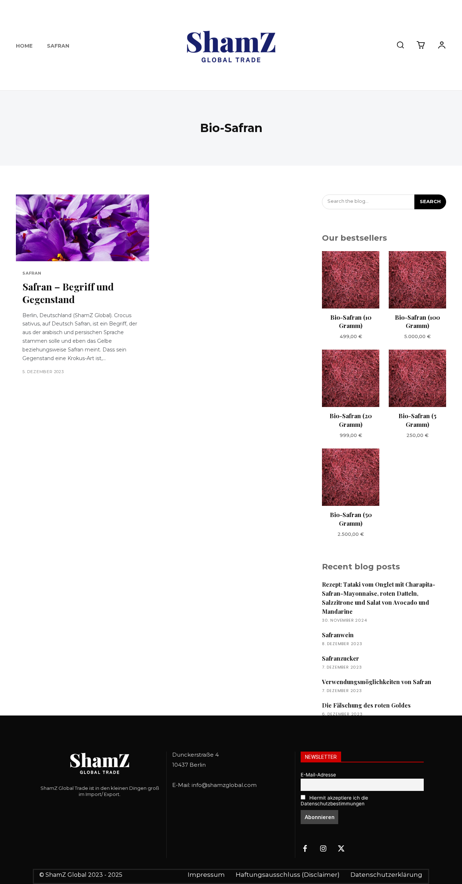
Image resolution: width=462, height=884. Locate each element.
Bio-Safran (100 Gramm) (417, 321)
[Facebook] (305, 849)
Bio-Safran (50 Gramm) (351, 519)
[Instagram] (323, 849)
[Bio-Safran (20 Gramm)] (350, 378)
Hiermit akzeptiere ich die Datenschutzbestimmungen (334, 800)
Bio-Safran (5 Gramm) (417, 420)
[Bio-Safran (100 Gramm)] (417, 279)
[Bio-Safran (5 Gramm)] (417, 378)
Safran (32, 273)
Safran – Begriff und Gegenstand (68, 293)
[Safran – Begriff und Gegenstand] (82, 227)
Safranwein (338, 635)
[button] (400, 45)
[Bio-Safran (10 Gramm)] (350, 279)
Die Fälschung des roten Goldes (366, 705)
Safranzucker (340, 658)
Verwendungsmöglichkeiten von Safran (376, 682)
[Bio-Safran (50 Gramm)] (350, 477)
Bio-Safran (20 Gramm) (351, 420)
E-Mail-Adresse (318, 775)
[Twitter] (341, 849)
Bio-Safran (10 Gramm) (350, 321)
